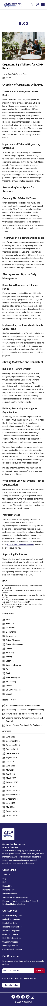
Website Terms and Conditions (15, 897)
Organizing (10, 669)
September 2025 (13, 753)
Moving (9, 657)
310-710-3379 (15, 978)
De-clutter (10, 628)
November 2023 (13, 815)
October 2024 (12, 799)
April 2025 (10, 774)
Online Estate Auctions (11, 919)
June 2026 (10, 737)
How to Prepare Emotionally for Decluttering (24, 725)
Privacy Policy (8, 890)
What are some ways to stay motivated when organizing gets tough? (22, 605)
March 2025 (11, 778)
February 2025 (12, 782)
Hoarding (10, 652)
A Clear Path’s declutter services (20, 545)
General (9, 648)
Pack (8, 673)
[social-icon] (13, 997)
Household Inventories (12, 927)
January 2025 (11, 786)
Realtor (9, 686)
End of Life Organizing (11, 938)
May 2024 (10, 807)
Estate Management (14, 644)
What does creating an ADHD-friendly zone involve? (21, 591)
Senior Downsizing (10, 942)
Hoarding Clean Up (10, 946)
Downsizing (11, 636)
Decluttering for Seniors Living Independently (25, 710)
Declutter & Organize (11, 930)
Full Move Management (12, 915)
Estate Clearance (13, 640)
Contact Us (7, 886)
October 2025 (12, 749)
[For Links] (13, 4)
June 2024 (10, 803)
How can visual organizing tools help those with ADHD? (23, 596)
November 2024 (13, 795)
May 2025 (10, 770)
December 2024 (13, 790)
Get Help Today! (11, 985)
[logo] (8, 834)
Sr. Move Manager (13, 690)
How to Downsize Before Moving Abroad (23, 714)
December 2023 (13, 811)
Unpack (9, 694)
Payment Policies (9, 893)
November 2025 (13, 745)
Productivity (11, 681)
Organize (10, 661)
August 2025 (11, 757)
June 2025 (10, 766)
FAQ (4, 882)
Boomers (10, 623)
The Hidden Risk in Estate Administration (23, 705)
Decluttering (11, 632)
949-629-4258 (30, 978)
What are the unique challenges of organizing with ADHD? (22, 587)
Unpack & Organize (10, 934)
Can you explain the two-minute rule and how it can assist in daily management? (22, 600)
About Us (6, 875)
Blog (4, 878)
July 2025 (10, 761)
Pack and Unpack (13, 677)
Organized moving (13, 665)
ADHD (8, 78)
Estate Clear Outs (9, 923)
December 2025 (13, 741)
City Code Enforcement (12, 949)
